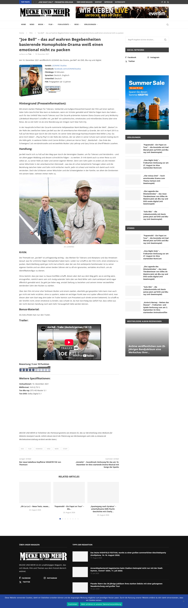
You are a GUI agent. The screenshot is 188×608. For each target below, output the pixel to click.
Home (23, 24)
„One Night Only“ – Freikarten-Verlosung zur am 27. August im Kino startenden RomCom (156, 164)
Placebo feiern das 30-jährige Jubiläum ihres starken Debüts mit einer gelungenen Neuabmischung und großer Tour (126, 584)
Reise (76, 24)
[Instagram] (164, 2)
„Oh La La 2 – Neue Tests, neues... (35, 506)
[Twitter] (168, 2)
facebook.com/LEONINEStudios (67, 69)
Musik (40, 24)
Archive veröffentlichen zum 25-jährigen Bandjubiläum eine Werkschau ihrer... (147, 349)
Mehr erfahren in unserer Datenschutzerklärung (101, 604)
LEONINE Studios (59, 65)
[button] (34, 2)
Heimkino (39, 449)
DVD (22, 449)
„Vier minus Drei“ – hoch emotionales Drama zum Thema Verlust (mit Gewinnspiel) (154, 179)
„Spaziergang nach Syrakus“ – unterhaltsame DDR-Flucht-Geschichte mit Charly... (103, 509)
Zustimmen (72, 604)
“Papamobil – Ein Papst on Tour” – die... (69, 507)
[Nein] (183, 601)
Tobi (29, 54)
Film (50, 24)
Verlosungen (90, 24)
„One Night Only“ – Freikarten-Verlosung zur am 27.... (61, 2)
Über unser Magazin (84, 2)
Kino (48, 449)
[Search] (167, 24)
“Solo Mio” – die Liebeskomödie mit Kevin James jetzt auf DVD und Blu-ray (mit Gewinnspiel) (156, 215)
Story (65, 449)
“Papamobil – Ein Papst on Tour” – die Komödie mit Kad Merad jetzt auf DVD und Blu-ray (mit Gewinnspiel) (156, 148)
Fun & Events (63, 24)
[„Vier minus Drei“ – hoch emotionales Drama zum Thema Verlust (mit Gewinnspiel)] (133, 179)
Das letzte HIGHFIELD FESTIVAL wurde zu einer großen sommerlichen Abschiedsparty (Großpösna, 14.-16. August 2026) (128, 553)
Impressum (108, 2)
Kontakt (98, 2)
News (32, 24)
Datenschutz (120, 2)
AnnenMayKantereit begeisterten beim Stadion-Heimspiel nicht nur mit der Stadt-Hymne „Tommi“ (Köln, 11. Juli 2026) (126, 569)
